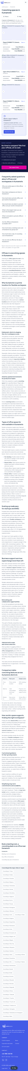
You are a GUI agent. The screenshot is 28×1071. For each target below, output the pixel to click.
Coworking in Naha (7, 1016)
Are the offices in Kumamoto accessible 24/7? (14, 223)
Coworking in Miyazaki (8, 980)
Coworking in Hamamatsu (9, 965)
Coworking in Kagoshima (9, 922)
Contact (17, 1043)
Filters (7, 16)
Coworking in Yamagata (9, 1009)
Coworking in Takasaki (8, 994)
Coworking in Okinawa (8, 911)
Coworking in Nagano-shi (9, 936)
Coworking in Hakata (20, 962)
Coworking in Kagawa (8, 918)
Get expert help (14, 167)
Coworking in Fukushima (9, 958)
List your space (5, 1046)
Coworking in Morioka (8, 983)
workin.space (5, 7)
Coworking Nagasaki (21, 496)
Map (20, 16)
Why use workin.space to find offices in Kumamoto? (14, 187)
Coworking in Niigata (8, 940)
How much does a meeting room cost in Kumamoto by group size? (14, 228)
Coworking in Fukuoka (8, 878)
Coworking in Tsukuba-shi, (9, 1005)
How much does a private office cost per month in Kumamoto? (14, 199)
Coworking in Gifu (7, 962)
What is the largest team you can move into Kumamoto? (14, 211)
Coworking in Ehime (20, 954)
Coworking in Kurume (8, 976)
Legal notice (4, 1068)
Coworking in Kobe (7, 929)
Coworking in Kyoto (8, 900)
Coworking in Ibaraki (8, 969)
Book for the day (9, 132)
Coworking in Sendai (8, 889)
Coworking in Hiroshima (9, 893)
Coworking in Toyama (8, 998)
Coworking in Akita (7, 954)
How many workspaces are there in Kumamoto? (14, 193)
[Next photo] (24, 33)
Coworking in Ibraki (7, 973)
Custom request (6, 1040)
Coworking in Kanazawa (9, 925)
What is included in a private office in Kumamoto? (14, 217)
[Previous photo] (3, 33)
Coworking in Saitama (8, 951)
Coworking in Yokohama (9, 885)
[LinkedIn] (3, 1060)
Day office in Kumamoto (8, 857)
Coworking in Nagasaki (8, 987)
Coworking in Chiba (20, 914)
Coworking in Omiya (8, 991)
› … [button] (9, 7)
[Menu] (25, 2)
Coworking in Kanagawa (9, 907)
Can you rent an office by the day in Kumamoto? (14, 240)
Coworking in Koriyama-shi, (9, 933)
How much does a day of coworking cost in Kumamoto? (14, 234)
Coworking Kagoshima (7, 415)
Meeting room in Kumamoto (9, 854)
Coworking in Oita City (8, 943)
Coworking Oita (18, 369)
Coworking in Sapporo (8, 896)
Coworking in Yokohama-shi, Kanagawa (12, 1012)
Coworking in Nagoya (8, 882)
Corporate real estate (7, 1043)
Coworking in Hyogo (8, 904)
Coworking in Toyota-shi (9, 1002)
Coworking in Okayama (8, 947)
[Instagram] (6, 1060)
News (16, 1040)
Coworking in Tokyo (8, 871)
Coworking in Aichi (7, 914)
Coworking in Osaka (8, 875)
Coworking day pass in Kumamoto (10, 859)
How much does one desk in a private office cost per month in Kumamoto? (14, 205)
